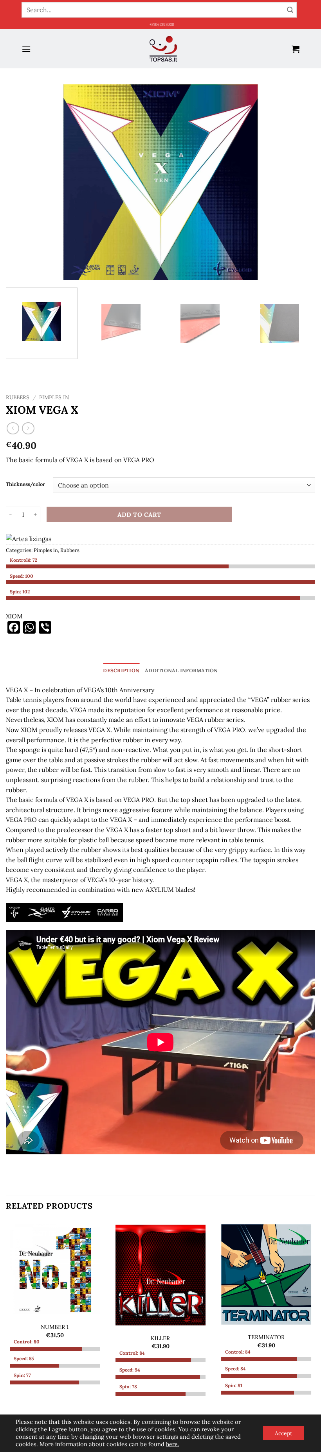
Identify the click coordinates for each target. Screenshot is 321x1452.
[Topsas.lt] (163, 49)
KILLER (160, 1338)
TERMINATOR (266, 1337)
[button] (26, 49)
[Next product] (13, 428)
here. (172, 1444)
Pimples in (54, 397)
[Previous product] (28, 428)
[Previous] (22, 182)
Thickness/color (25, 484)
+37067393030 (162, 24)
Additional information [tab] (181, 670)
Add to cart (139, 514)
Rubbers (17, 397)
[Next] (299, 182)
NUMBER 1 (55, 1327)
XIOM (14, 616)
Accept (283, 1433)
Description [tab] (121, 670)
